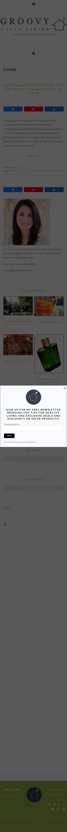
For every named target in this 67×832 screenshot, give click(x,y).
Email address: (12, 424)
